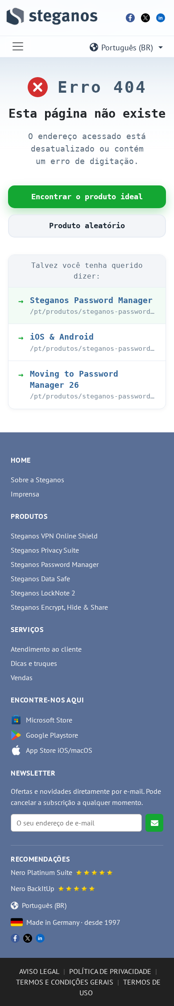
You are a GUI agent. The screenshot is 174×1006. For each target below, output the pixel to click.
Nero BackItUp (32, 888)
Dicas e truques (34, 663)
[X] (145, 17)
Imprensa (25, 493)
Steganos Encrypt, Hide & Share (59, 607)
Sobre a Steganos (37, 479)
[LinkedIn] (160, 17)
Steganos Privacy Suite (45, 550)
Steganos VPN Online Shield (54, 535)
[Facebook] (130, 17)
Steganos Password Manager (55, 564)
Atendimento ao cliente (46, 649)
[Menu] (17, 46)
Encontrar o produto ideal (87, 196)
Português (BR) (127, 47)
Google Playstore (52, 735)
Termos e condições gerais (64, 981)
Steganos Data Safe (40, 578)
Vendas (22, 677)
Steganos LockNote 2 (43, 592)
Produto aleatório (87, 225)
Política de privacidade (110, 971)
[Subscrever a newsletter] (154, 823)
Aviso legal (39, 971)
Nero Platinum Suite (41, 872)
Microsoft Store (49, 719)
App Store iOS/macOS (59, 750)
